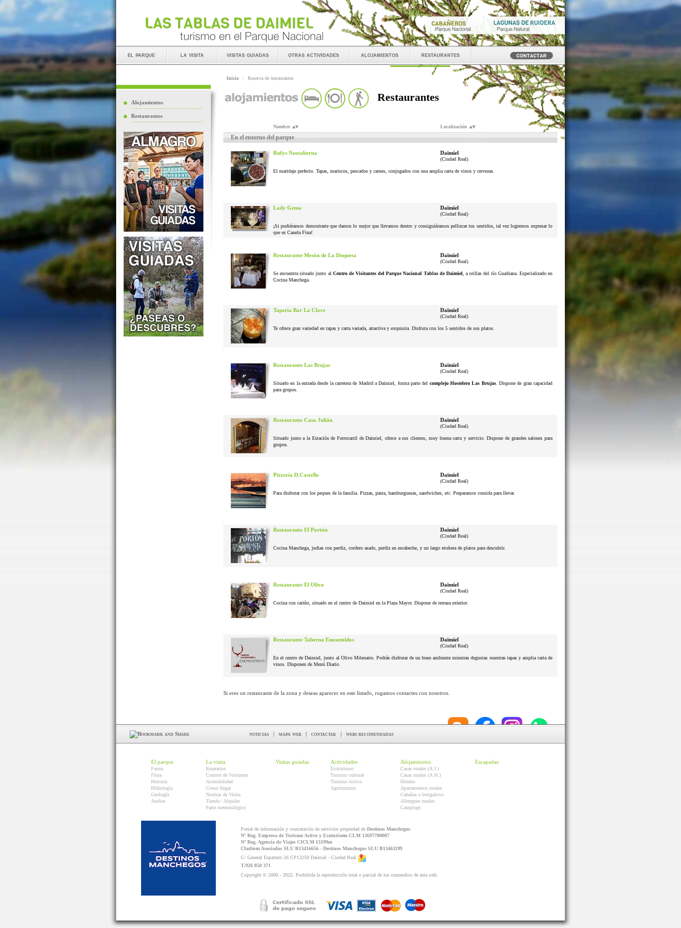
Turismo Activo (346, 781)
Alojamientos (147, 102)
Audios (158, 801)
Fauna (157, 768)
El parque (162, 762)
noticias (259, 734)
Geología (160, 794)
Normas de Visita (223, 794)
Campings (410, 807)
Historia (159, 781)
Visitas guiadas (292, 762)
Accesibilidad (219, 781)
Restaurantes (147, 116)
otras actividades (313, 54)
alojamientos (379, 54)
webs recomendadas (369, 734)
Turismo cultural (347, 775)
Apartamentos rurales (421, 788)
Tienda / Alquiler (223, 801)
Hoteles (407, 781)
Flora (156, 775)
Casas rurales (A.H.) (420, 775)
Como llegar (218, 788)
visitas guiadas (248, 54)
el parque (141, 54)
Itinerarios (216, 768)
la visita (192, 54)
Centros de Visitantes (227, 775)
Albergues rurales (417, 801)
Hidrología (161, 788)
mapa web (290, 734)
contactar (323, 734)
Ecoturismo (342, 768)
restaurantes (440, 54)
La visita (215, 762)
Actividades (344, 762)
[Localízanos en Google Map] (361, 858)
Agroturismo (343, 788)
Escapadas (487, 762)
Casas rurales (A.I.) (419, 768)
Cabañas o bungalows (422, 794)
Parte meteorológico (226, 807)
